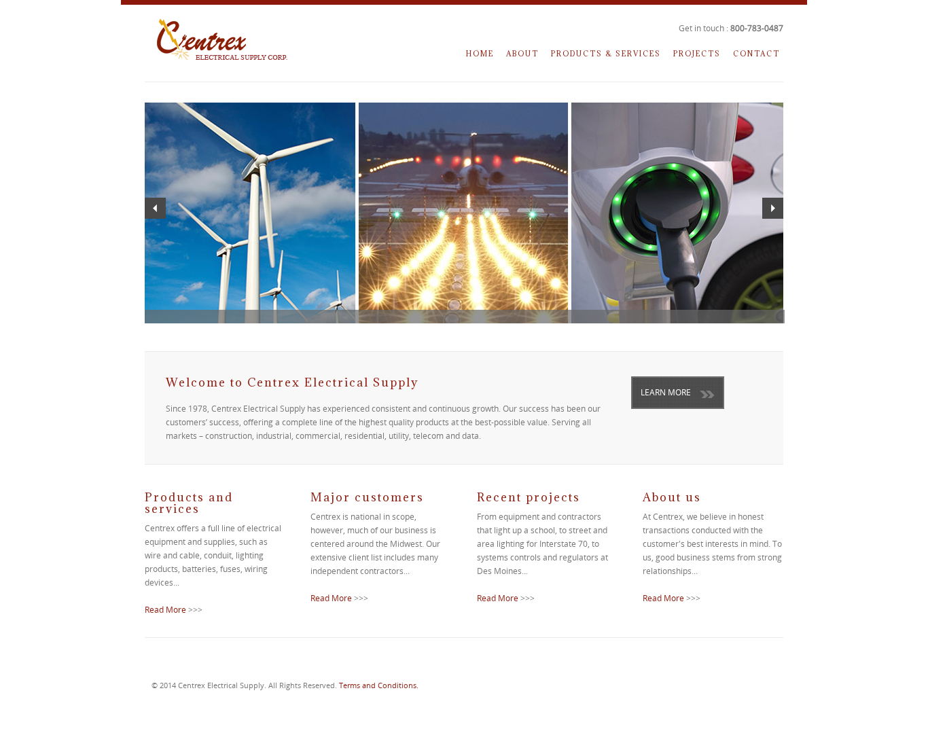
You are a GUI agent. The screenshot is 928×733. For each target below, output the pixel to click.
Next (772, 208)
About (522, 53)
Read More (165, 609)
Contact (756, 53)
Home (480, 53)
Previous (155, 208)
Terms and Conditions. (378, 685)
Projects (697, 53)
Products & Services (606, 53)
